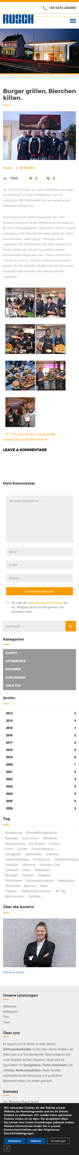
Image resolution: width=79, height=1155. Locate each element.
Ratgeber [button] (13, 669)
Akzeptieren (14, 1141)
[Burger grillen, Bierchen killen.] (39, 134)
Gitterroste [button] (15, 661)
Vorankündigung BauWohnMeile (24, 439)
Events (8, 168)
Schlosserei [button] (15, 677)
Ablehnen (36, 1141)
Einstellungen (58, 1141)
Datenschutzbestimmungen (45, 603)
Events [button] (11, 653)
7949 (14, 178)
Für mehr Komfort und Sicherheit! (33, 434)
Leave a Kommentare (25, 449)
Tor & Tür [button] (13, 685)
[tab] (39, 653)
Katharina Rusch (13, 972)
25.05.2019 (27, 168)
